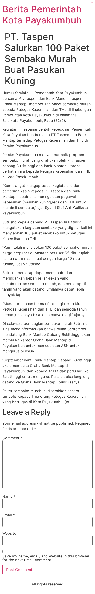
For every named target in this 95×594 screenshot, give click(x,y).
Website (9, 533)
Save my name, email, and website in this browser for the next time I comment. (45, 558)
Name (8, 496)
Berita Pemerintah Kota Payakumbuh (42, 14)
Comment (12, 438)
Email (8, 515)
